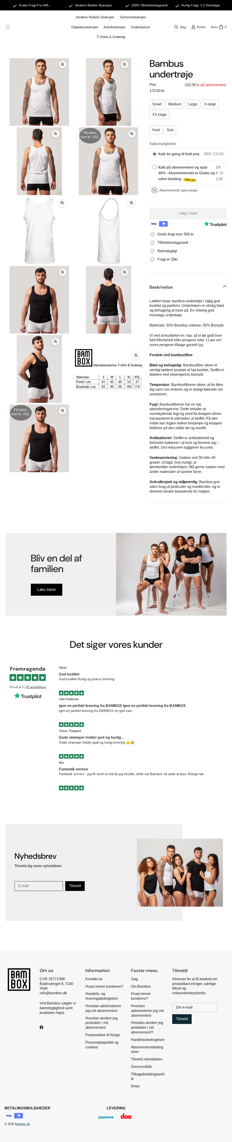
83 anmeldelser (36, 687)
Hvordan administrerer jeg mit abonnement (147, 1010)
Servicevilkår (141, 1067)
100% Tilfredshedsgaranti (149, 5)
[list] (73, 265)
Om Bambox (141, 986)
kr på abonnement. (211, 85)
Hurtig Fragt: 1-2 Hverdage (200, 5)
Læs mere (46, 589)
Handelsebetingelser (147, 1040)
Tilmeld (75, 886)
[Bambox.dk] (7, 27)
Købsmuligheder (163, 144)
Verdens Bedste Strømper (93, 5)
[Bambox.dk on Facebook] (41, 1027)
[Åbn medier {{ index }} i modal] (39, 92)
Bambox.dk (22, 1124)
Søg (134, 979)
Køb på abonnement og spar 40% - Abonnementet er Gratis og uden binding (186, 173)
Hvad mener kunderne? (104, 986)
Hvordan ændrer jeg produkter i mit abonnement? (147, 1027)
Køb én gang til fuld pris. (179, 154)
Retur (135, 1086)
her (200, 345)
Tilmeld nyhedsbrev (146, 1059)
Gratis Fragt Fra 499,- (34, 5)
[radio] (154, 154)
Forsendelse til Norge (102, 1035)
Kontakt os (93, 979)
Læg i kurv (188, 213)
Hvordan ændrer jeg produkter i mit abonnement (101, 1023)
